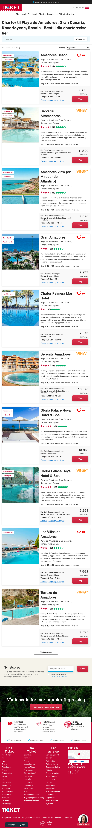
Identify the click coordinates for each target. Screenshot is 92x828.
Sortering (61, 48)
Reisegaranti (51, 788)
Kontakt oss (28, 758)
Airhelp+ (49, 770)
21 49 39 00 (78, 7)
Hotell (34, 14)
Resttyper (5, 797)
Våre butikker (79, 761)
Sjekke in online (52, 773)
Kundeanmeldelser (31, 801)
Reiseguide (50, 761)
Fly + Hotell (21, 14)
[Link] (71, 772)
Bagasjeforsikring (53, 767)
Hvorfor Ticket (29, 767)
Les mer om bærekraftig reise (46, 707)
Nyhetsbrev (28, 788)
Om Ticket (28, 755)
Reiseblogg (6, 803)
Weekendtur (6, 785)
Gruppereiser (7, 773)
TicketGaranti (51, 776)
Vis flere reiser (46, 652)
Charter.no (68, 817)
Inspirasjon (50, 797)
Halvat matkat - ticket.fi (52, 817)
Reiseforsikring (52, 764)
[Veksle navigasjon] (87, 7)
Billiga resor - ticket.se (11, 817)
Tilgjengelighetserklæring (34, 797)
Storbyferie (6, 782)
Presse (26, 761)
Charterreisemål (30, 773)
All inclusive (6, 794)
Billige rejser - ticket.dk (31, 817)
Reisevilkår (50, 785)
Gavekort (70, 14)
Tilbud (62, 14)
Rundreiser (6, 788)
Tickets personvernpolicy (59, 676)
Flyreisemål (28, 770)
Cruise (4, 770)
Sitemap (27, 791)
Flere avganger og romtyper (52, 100)
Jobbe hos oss (29, 764)
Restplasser (52, 14)
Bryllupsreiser (7, 791)
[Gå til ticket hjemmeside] (11, 7)
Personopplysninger (31, 794)
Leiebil (4, 779)
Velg (80, 99)
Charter (42, 14)
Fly (29, 14)
